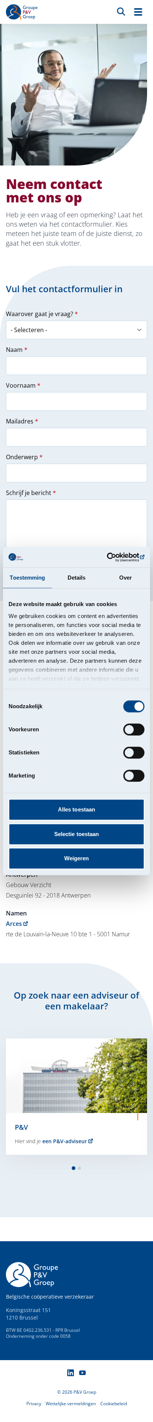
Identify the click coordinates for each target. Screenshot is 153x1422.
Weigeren (76, 858)
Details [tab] (77, 577)
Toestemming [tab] (27, 577)
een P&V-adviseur (64, 1141)
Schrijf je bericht (31, 493)
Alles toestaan (76, 809)
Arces (14, 924)
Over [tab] (125, 577)
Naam (16, 350)
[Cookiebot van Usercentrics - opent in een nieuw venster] (111, 557)
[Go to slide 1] (73, 1168)
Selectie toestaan (76, 834)
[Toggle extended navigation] (138, 12)
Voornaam (23, 385)
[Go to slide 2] (79, 1168)
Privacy (33, 1403)
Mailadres (22, 421)
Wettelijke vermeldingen (71, 1403)
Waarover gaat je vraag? (42, 314)
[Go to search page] (121, 11)
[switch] (133, 729)
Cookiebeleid (113, 1403)
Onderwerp (24, 457)
